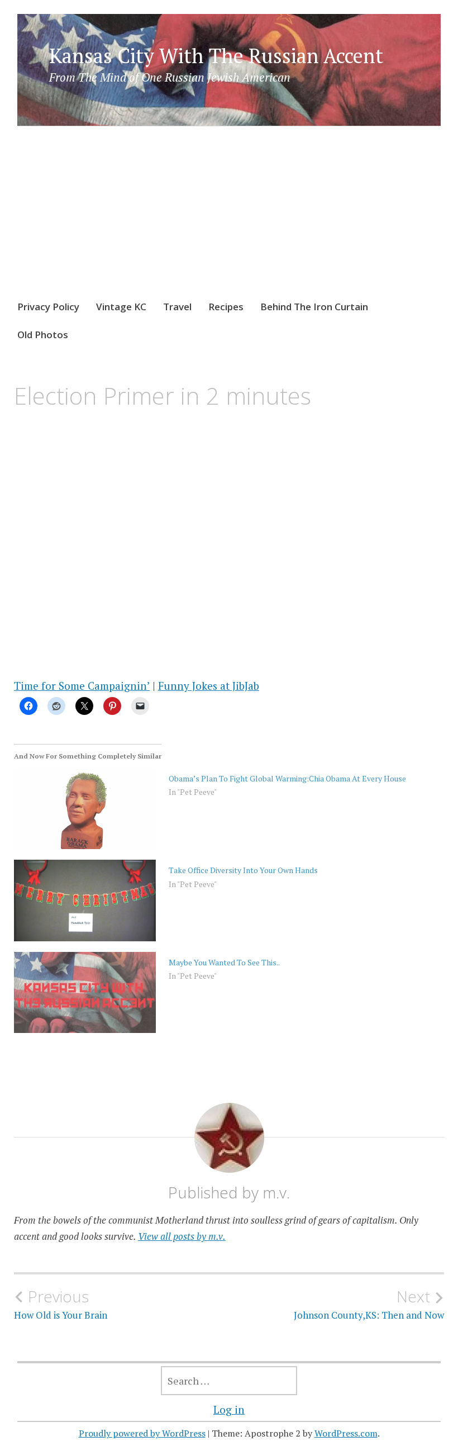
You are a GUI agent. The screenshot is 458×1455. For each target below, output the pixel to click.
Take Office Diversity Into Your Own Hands (243, 870)
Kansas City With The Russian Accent (216, 55)
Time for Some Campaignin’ (82, 686)
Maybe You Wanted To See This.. (224, 962)
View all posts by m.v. (182, 1236)
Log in (229, 1409)
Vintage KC (121, 306)
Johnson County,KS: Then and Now (369, 1304)
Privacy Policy (48, 306)
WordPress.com (346, 1433)
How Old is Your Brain (60, 1304)
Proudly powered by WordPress (142, 1433)
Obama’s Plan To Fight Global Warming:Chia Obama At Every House (287, 778)
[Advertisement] (229, 223)
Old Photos (42, 334)
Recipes (226, 306)
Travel (177, 306)
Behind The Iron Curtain (314, 306)
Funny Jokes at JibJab (208, 686)
